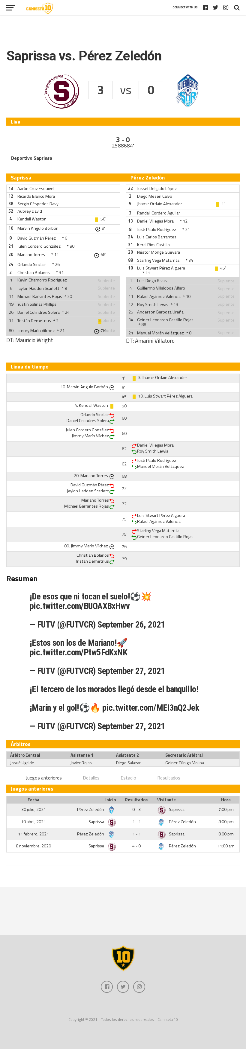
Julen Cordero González (39, 246)
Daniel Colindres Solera (38, 312)
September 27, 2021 (131, 671)
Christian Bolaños (33, 272)
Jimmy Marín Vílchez (36, 330)
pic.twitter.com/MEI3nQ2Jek (150, 708)
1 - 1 (136, 821)
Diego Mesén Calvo (154, 196)
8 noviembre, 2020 (33, 846)
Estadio (128, 777)
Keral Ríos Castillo (153, 244)
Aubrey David (29, 211)
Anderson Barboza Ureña (160, 312)
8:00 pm (226, 821)
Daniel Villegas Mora (155, 221)
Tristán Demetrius (34, 320)
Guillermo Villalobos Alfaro (161, 288)
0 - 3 (136, 809)
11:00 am (226, 846)
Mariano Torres (31, 254)
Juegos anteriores (44, 777)
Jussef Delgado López (157, 188)
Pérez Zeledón (91, 809)
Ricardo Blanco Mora (36, 196)
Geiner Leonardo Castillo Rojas (165, 319)
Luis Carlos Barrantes (156, 237)
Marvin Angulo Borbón (37, 228)
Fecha (33, 800)
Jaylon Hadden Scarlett (38, 288)
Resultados (168, 777)
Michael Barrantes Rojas (39, 296)
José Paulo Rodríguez (156, 229)
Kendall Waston (31, 219)
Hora (226, 800)
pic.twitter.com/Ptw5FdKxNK (78, 652)
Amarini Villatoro (155, 341)
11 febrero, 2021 (33, 834)
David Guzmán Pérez (36, 238)
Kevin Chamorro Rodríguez (42, 280)
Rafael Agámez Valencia (159, 296)
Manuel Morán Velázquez (160, 333)
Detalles (91, 777)
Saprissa (176, 809)
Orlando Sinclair (31, 264)
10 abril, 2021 (33, 821)
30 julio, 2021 (33, 809)
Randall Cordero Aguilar (158, 213)
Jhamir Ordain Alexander (159, 203)
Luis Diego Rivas (152, 280)
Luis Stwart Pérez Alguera (161, 268)
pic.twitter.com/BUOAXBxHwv (80, 606)
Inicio (110, 800)
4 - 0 (136, 846)
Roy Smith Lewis (152, 304)
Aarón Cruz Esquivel (35, 188)
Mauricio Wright (34, 340)
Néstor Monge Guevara (158, 252)
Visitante (166, 800)
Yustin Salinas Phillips (36, 304)
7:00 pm (226, 809)
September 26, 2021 (131, 624)
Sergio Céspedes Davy (37, 203)
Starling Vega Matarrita (158, 260)
